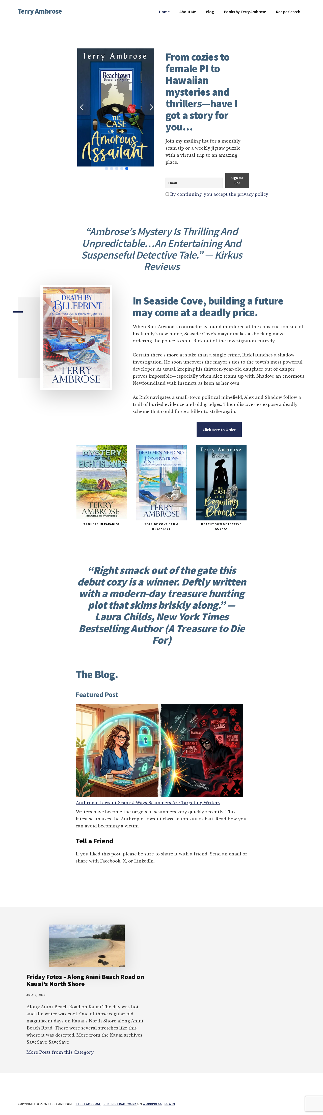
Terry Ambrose (40, 11)
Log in (170, 1104)
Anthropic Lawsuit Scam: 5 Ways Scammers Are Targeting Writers (148, 802)
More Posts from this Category (60, 1052)
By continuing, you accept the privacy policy (219, 194)
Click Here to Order (219, 429)
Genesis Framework (120, 1104)
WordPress (152, 1104)
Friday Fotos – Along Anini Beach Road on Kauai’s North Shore (85, 980)
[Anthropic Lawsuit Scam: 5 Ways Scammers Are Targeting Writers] (159, 751)
